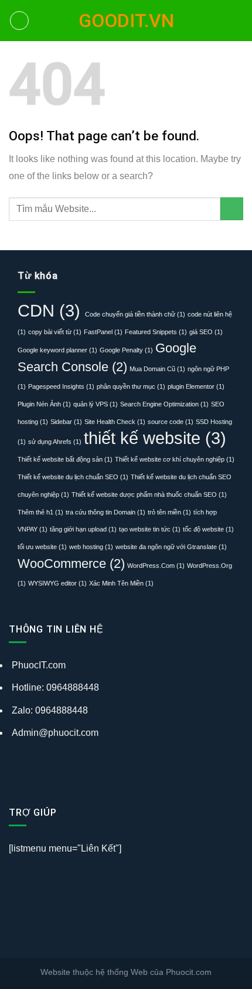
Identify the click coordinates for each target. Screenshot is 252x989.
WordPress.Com (156, 565)
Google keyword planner (57, 350)
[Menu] (19, 20)
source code (170, 421)
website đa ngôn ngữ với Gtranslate (171, 546)
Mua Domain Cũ (157, 368)
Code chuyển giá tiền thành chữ (135, 314)
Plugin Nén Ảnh (44, 404)
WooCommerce (71, 563)
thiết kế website (155, 438)
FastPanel (103, 331)
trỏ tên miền (169, 512)
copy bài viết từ (54, 331)
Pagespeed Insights (61, 386)
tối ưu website (42, 546)
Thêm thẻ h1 (40, 512)
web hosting (91, 546)
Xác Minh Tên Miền (121, 583)
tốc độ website (208, 529)
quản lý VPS (95, 404)
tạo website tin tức (150, 529)
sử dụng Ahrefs (54, 441)
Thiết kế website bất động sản (65, 459)
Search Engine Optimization (164, 404)
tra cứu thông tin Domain (105, 512)
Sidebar (66, 421)
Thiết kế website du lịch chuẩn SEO (73, 476)
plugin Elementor (196, 386)
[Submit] (231, 208)
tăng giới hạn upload (83, 529)
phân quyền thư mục (131, 386)
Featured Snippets (156, 331)
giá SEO (206, 331)
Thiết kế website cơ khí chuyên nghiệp (174, 459)
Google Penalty (126, 350)
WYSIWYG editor (57, 583)
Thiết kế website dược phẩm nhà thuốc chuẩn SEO (149, 494)
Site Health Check (114, 421)
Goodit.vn (126, 20)
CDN (51, 310)
